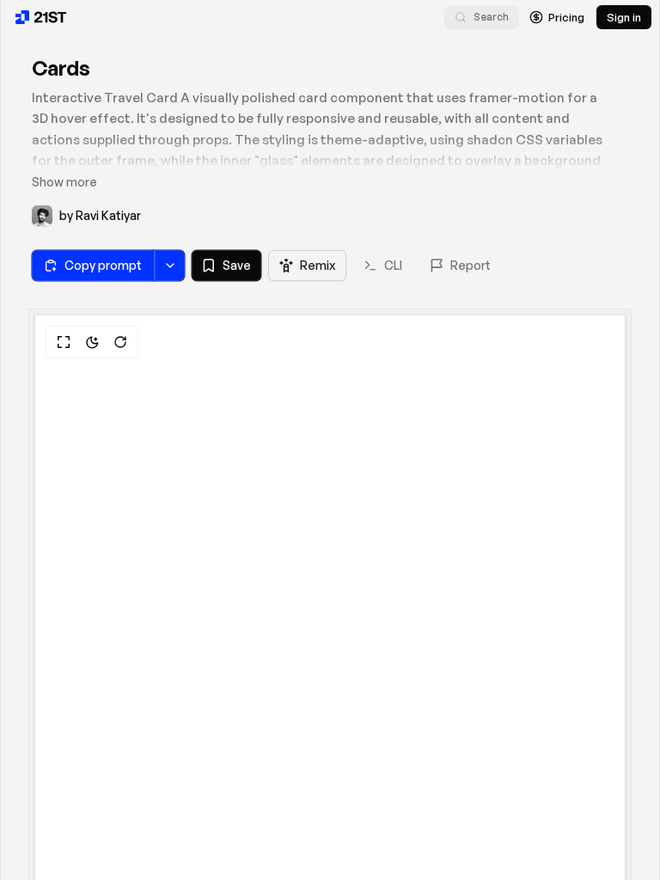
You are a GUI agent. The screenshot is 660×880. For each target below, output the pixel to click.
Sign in (624, 17)
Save (237, 265)
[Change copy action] (169, 265)
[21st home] (41, 17)
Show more (64, 181)
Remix (317, 265)
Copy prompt (103, 265)
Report (470, 265)
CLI (393, 265)
